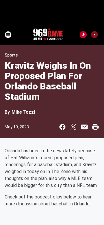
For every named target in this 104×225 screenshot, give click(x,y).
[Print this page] (95, 127)
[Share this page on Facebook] (62, 127)
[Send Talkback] (83, 34)
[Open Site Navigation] (8, 34)
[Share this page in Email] (84, 127)
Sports (11, 55)
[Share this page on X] (73, 127)
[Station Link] (48, 34)
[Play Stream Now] (94, 34)
